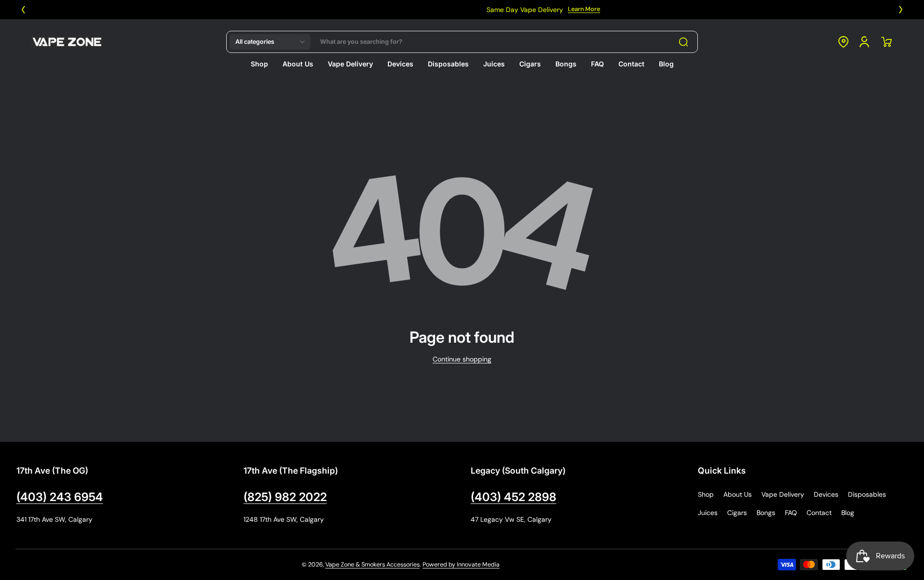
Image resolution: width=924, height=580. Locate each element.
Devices (826, 494)
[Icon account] (864, 42)
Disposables (867, 494)
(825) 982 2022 (285, 497)
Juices (708, 512)
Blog (847, 512)
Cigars (737, 512)
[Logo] (67, 42)
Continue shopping (462, 359)
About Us (737, 494)
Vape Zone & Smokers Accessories (372, 564)
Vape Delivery (782, 494)
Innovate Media (478, 564)
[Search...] (683, 42)
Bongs (766, 512)
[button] (270, 42)
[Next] (901, 9)
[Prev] (23, 9)
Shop (706, 494)
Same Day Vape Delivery (444, 9)
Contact (819, 512)
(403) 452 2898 (513, 497)
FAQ (791, 512)
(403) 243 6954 (59, 497)
